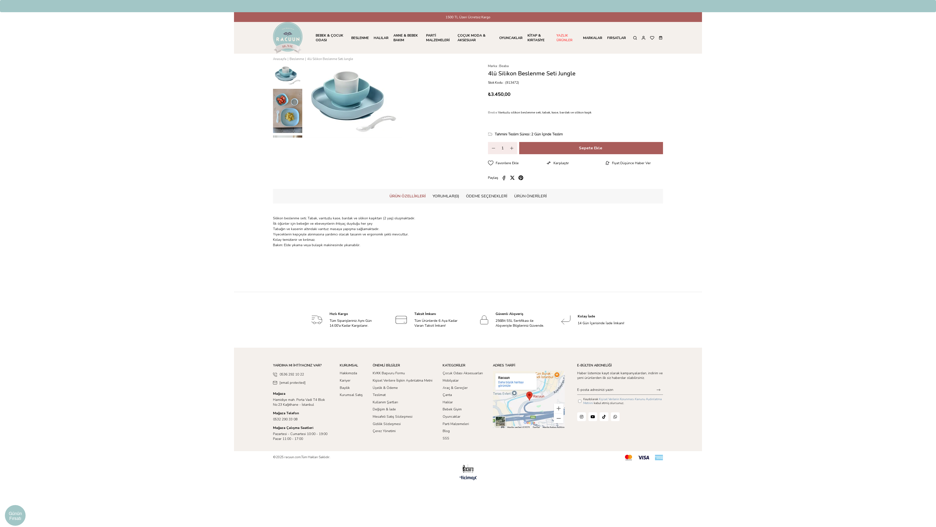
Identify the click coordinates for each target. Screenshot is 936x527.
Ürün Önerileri (530, 196)
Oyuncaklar (451, 416)
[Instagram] (581, 416)
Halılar (448, 402)
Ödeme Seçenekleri (486, 196)
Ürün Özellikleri (408, 196)
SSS (446, 438)
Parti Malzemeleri (456, 424)
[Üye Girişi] (643, 38)
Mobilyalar (451, 380)
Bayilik (345, 387)
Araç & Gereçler (455, 387)
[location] (529, 399)
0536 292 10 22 (292, 374)
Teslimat (379, 395)
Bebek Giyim (452, 409)
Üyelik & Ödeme (385, 387)
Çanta (447, 395)
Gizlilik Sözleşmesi (387, 424)
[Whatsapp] (615, 416)
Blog (446, 431)
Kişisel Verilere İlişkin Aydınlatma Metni (402, 380)
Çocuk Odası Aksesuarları (463, 373)
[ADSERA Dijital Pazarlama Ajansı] (468, 468)
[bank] (644, 457)
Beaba (493, 112)
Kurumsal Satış (351, 395)
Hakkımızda (348, 373)
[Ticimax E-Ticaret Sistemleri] (468, 478)
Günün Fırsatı (15, 515)
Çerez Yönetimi (384, 431)
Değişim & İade (384, 409)
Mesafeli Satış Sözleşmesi (392, 416)
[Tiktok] (604, 416)
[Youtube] (592, 416)
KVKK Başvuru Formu (389, 373)
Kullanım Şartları (385, 402)
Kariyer (345, 380)
